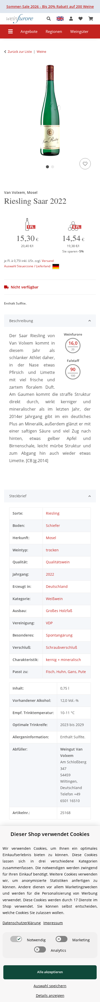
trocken (52, 550)
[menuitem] (29, 31)
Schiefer (53, 525)
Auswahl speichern (50, 985)
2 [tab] (52, 166)
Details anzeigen (50, 995)
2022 (50, 574)
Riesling (52, 513)
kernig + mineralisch (63, 659)
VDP (49, 622)
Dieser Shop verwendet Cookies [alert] (50, 834)
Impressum (53, 922)
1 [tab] (47, 166)
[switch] (16, 939)
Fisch (50, 671)
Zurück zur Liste (20, 51)
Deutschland (57, 586)
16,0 (72, 343)
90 (72, 369)
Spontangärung (59, 635)
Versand (48, 261)
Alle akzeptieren (50, 972)
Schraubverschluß (61, 647)
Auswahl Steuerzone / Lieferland (27, 266)
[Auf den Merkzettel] (85, 163)
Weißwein (54, 598)
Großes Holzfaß (59, 610)
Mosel (51, 537)
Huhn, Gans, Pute (71, 671)
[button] (50, 18)
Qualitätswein (58, 562)
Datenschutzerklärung (22, 922)
